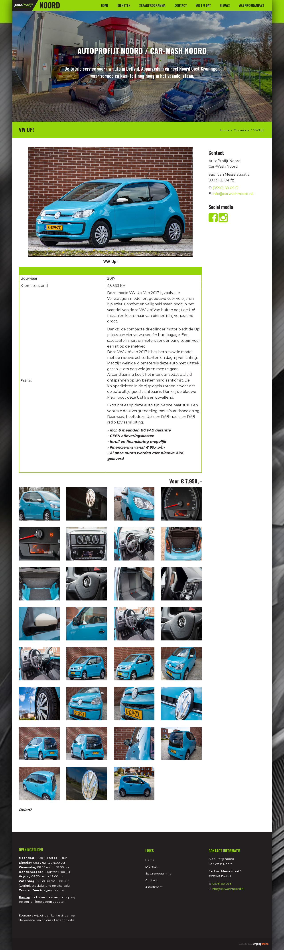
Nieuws (225, 5)
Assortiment (154, 887)
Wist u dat (203, 5)
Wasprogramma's (251, 5)
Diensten (123, 5)
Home (104, 5)
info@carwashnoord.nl (233, 194)
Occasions (241, 130)
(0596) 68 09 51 (226, 188)
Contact (180, 5)
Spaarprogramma (152, 5)
